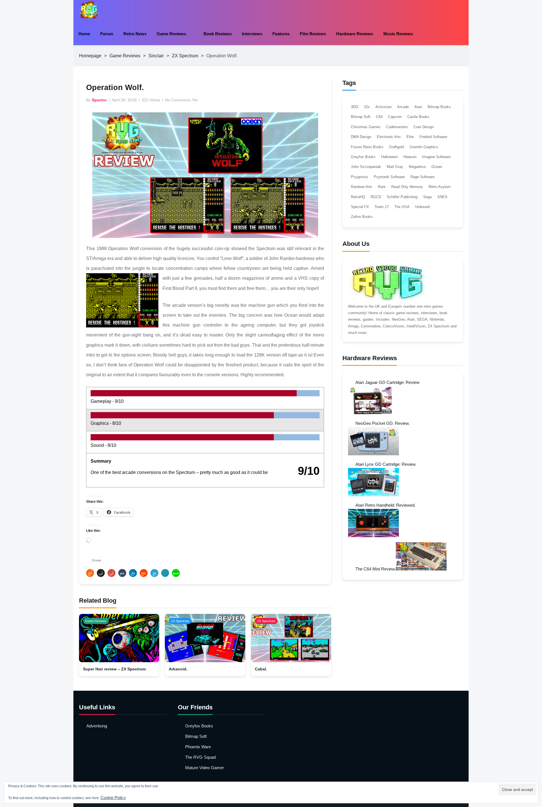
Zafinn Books (362, 217)
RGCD (376, 197)
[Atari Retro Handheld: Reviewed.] (373, 535)
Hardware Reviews (354, 33)
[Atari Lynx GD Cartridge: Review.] (373, 494)
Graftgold (396, 147)
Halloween (389, 157)
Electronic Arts (389, 137)
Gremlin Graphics (424, 147)
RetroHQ (358, 197)
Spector (99, 100)
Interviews (252, 33)
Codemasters (397, 127)
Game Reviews (171, 33)
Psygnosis (359, 177)
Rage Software (422, 177)
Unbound (422, 207)
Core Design (424, 127)
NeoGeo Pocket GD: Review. (382, 423)
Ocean (96, 560)
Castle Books (418, 117)
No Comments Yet (181, 100)
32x (367, 107)
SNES (442, 197)
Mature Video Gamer (204, 767)
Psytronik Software (389, 177)
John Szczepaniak (366, 167)
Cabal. (261, 669)
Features (281, 33)
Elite (410, 137)
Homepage (90, 55)
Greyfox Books (363, 157)
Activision (383, 107)
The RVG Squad (200, 757)
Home (84, 33)
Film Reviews (313, 33)
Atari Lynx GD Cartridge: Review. (385, 464)
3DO (354, 107)
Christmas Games (366, 127)
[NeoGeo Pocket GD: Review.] (373, 453)
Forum (106, 33)
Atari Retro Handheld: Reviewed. (385, 505)
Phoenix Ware (198, 746)
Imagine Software (436, 157)
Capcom (395, 117)
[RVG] (88, 11)
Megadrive (417, 167)
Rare (382, 187)
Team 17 (382, 207)
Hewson (409, 157)
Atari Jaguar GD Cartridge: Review (387, 382)
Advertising (96, 725)
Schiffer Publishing (402, 197)
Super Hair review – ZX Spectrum (114, 669)
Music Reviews (398, 33)
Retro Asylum (440, 187)
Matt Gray (395, 167)
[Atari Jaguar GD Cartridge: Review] (373, 412)
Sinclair (156, 55)
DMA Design (361, 137)
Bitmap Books (439, 107)
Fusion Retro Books (367, 147)
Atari (418, 107)
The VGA (402, 207)
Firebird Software (433, 137)
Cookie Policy (113, 797)
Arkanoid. (178, 669)
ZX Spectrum (185, 55)
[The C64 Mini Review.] (421, 569)
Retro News (135, 33)
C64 (379, 117)
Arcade (403, 107)
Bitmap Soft (360, 117)
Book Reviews (218, 33)
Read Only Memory (407, 187)
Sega (427, 197)
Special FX (360, 207)
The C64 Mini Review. (375, 569)
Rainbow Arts (361, 187)
